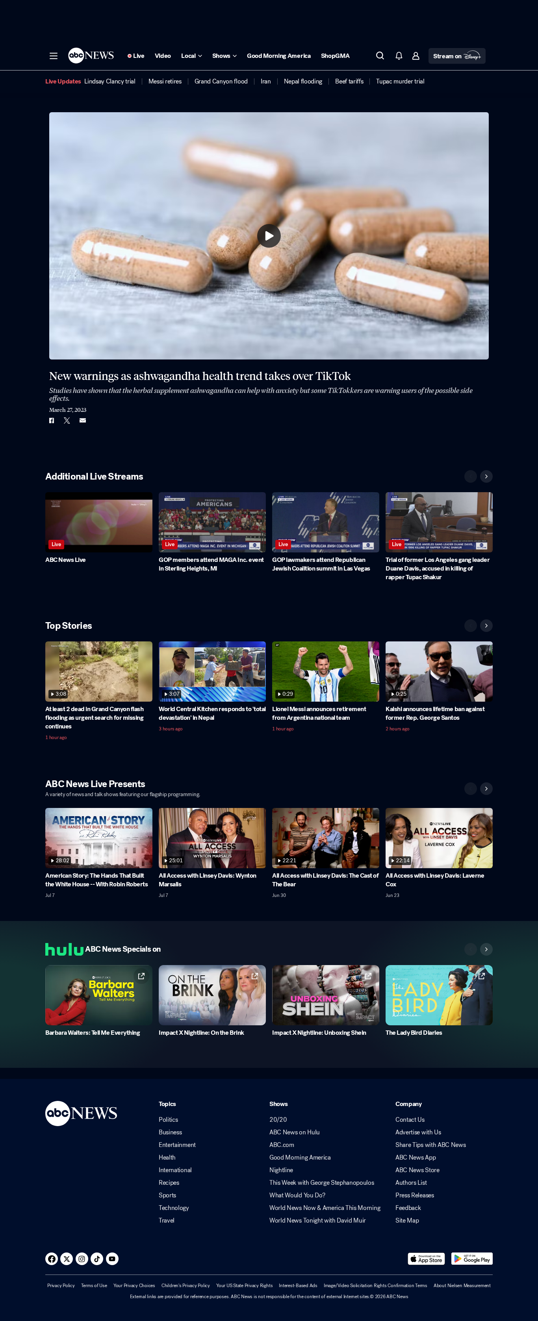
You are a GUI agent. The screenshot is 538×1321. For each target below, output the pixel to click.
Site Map (407, 1220)
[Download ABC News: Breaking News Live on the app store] (426, 1258)
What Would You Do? (297, 1195)
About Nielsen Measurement (462, 1285)
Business (170, 1132)
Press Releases (414, 1195)
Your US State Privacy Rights (244, 1285)
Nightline (281, 1170)
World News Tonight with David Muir (317, 1220)
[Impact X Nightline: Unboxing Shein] (325, 995)
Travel (166, 1220)
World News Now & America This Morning (324, 1208)
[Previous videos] (470, 476)
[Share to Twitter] (67, 420)
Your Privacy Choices (134, 1285)
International (175, 1170)
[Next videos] (486, 476)
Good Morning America (300, 1157)
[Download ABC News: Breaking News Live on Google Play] (472, 1258)
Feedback (408, 1208)
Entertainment (177, 1145)
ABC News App (415, 1157)
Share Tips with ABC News (430, 1145)
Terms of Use (94, 1285)
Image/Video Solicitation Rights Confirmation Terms (375, 1285)
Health (167, 1157)
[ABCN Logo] (91, 55)
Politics (168, 1120)
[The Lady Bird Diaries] (439, 995)
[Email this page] (83, 420)
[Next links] (486, 949)
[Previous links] (470, 949)
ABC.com (281, 1145)
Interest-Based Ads (298, 1285)
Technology (174, 1208)
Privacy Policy (61, 1285)
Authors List (411, 1183)
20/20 (278, 1120)
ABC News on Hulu (294, 1132)
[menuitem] (109, 81)
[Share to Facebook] (51, 420)
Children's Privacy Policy (185, 1285)
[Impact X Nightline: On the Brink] (212, 995)
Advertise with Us (418, 1132)
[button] (53, 56)
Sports (167, 1195)
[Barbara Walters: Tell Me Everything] (98, 995)
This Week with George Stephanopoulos (321, 1183)
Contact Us (410, 1120)
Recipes (169, 1183)
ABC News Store (417, 1170)
